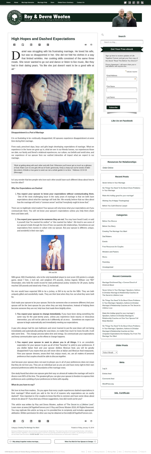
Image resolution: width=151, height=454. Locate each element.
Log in (104, 368)
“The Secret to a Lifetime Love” (80, 405)
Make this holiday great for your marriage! (118, 196)
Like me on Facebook (129, 2)
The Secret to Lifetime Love (112, 295)
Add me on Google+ (133, 2)
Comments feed (108, 379)
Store (52, 2)
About (16, 2)
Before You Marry (108, 226)
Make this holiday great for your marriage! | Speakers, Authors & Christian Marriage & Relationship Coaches (118, 315)
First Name (111, 86)
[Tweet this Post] (23, 44)
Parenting (106, 262)
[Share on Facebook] (14, 44)
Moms (104, 257)
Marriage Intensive (28, 2)
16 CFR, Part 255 (34, 434)
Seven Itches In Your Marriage (113, 183)
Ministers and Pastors (110, 252)
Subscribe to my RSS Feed (142, 2)
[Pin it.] (39, 44)
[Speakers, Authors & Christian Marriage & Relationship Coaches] (75, 17)
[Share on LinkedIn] (31, 44)
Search (103, 35)
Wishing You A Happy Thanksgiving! (115, 201)
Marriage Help (42, 2)
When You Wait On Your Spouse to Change (79, 441)
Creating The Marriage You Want (28, 428)
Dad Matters (107, 236)
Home (8, 2)
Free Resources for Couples (113, 247)
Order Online (108, 168)
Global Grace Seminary (65, 2)
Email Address (121, 75)
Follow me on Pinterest (138, 2)
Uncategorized (107, 267)
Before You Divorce (109, 221)
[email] (86, 44)
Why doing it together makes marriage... (26, 441)
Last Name (111, 97)
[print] (91, 44)
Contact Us (80, 2)
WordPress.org (108, 384)
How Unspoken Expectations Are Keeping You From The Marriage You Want (121, 333)
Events (104, 241)
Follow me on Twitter (125, 2)
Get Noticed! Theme (59, 451)
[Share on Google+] (48, 44)
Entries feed (106, 373)
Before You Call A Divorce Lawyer (114, 206)
